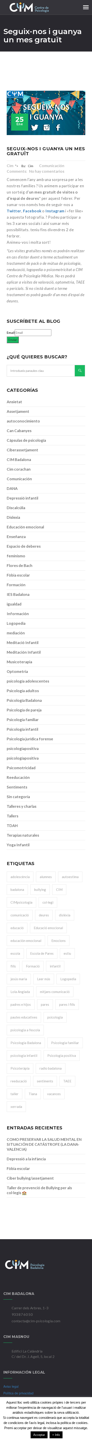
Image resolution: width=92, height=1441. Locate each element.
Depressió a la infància (26, 1159)
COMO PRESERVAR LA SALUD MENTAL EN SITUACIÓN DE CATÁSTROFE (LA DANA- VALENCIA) (44, 1144)
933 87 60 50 (22, 1314)
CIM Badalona (19, 459)
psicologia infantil (23, 1055)
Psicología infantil (22, 729)
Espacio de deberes (24, 546)
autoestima (70, 877)
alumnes (46, 877)
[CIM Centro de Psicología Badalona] (46, 1264)
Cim (10, 165)
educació (17, 928)
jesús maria (18, 979)
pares (45, 1004)
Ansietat (14, 401)
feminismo (16, 556)
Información (18, 613)
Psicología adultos (23, 690)
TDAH (12, 825)
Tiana (33, 1094)
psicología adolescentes (28, 681)
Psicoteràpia (19, 1068)
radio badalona (51, 1068)
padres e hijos (20, 1004)
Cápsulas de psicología (26, 440)
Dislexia (13, 517)
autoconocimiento (23, 421)
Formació (33, 966)
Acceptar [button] (39, 1435)
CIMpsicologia (21, 902)
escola (15, 953)
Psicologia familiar (65, 1043)
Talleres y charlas (21, 806)
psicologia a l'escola (25, 1030)
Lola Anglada (20, 992)
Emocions (58, 941)
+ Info (56, 1435)
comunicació (19, 915)
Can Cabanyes (19, 430)
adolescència (20, 877)
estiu (67, 953)
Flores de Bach (19, 565)
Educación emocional (25, 527)
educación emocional (25, 941)
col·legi (47, 902)
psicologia (55, 1017)
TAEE (67, 1081)
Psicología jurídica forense (30, 739)
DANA (12, 488)
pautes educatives (23, 1017)
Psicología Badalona (24, 700)
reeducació (18, 1081)
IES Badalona (18, 594)
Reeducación (18, 777)
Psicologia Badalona (25, 1043)
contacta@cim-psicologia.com (36, 1321)
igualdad (14, 604)
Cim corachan (19, 469)
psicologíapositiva (23, 758)
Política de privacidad (18, 1393)
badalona (17, 889)
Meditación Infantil (24, 652)
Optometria (17, 671)
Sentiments (17, 787)
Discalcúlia (16, 507)
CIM (59, 889)
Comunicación (52, 165)
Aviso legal (11, 1386)
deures (44, 915)
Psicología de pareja (24, 710)
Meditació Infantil (22, 642)
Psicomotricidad (21, 767)
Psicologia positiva (61, 1055)
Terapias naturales (23, 835)
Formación (16, 584)
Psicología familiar (23, 719)
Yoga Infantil (18, 844)
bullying (40, 889)
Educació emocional (48, 928)
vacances (54, 1094)
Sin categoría (18, 796)
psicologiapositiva (23, 748)
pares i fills (67, 1004)
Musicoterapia (19, 661)
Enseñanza (16, 536)
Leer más (43, 979)
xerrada (16, 1107)
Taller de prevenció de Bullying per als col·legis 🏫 (39, 1190)
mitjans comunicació (55, 992)
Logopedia (16, 623)
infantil (55, 966)
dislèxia (64, 915)
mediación (16, 633)
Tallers (12, 816)
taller (14, 1094)
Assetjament (18, 411)
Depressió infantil (22, 498)
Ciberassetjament (22, 450)
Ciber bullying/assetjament (30, 1178)
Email (11, 332)
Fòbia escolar (18, 575)
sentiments (45, 1081)
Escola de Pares (42, 953)
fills (13, 966)
